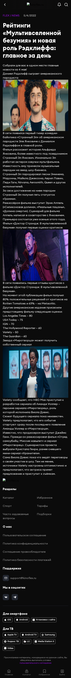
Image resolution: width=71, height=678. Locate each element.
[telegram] (15, 597)
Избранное (44, 497)
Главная (9, 674)
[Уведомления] (59, 4)
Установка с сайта (45, 619)
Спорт (7, 506)
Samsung (50, 635)
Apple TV (12, 635)
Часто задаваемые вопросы (16, 516)
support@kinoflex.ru (23, 578)
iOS (9, 619)
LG (28, 641)
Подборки (44, 514)
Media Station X (46, 641)
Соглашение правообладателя (24, 551)
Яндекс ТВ (13, 641)
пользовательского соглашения (35, 663)
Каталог (8, 497)
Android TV (31, 635)
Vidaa (10, 648)
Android (23, 619)
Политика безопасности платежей (27, 560)
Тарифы (42, 506)
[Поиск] (66, 4)
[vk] (6, 597)
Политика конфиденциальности (25, 543)
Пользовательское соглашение (24, 535)
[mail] (6, 578)
